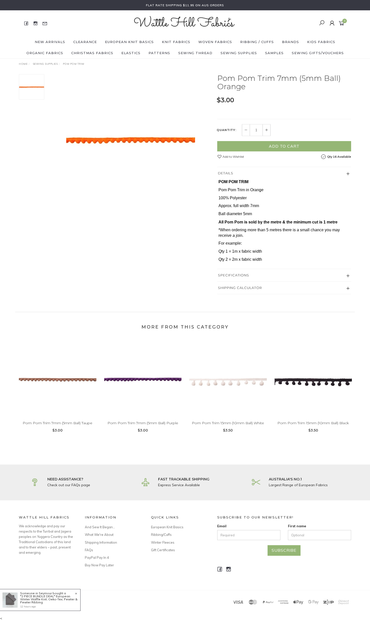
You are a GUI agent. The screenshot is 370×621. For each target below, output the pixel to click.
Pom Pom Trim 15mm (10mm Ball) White (228, 423)
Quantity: (226, 130)
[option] (130, 138)
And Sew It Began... (100, 527)
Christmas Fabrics (92, 53)
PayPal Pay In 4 (97, 557)
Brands (290, 42)
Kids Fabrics (321, 42)
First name (297, 526)
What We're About (99, 535)
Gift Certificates (163, 550)
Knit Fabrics (176, 42)
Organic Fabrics (44, 53)
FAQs (89, 550)
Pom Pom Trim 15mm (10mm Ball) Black (313, 423)
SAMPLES (274, 53)
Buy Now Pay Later (99, 565)
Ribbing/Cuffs (161, 535)
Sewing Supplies (238, 53)
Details (225, 173)
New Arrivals (50, 42)
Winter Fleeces (162, 542)
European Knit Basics (129, 42)
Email (222, 526)
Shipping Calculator (240, 288)
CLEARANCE (85, 42)
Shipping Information (101, 542)
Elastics (130, 53)
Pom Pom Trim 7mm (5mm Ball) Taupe (57, 423)
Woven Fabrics (215, 42)
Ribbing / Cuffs (257, 42)
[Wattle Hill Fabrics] (184, 23)
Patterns (159, 53)
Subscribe (284, 550)
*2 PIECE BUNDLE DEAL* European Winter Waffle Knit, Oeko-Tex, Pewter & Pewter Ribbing (49, 599)
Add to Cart (284, 146)
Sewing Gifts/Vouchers (318, 53)
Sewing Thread (195, 53)
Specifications (233, 275)
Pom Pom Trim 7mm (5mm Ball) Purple (142, 423)
